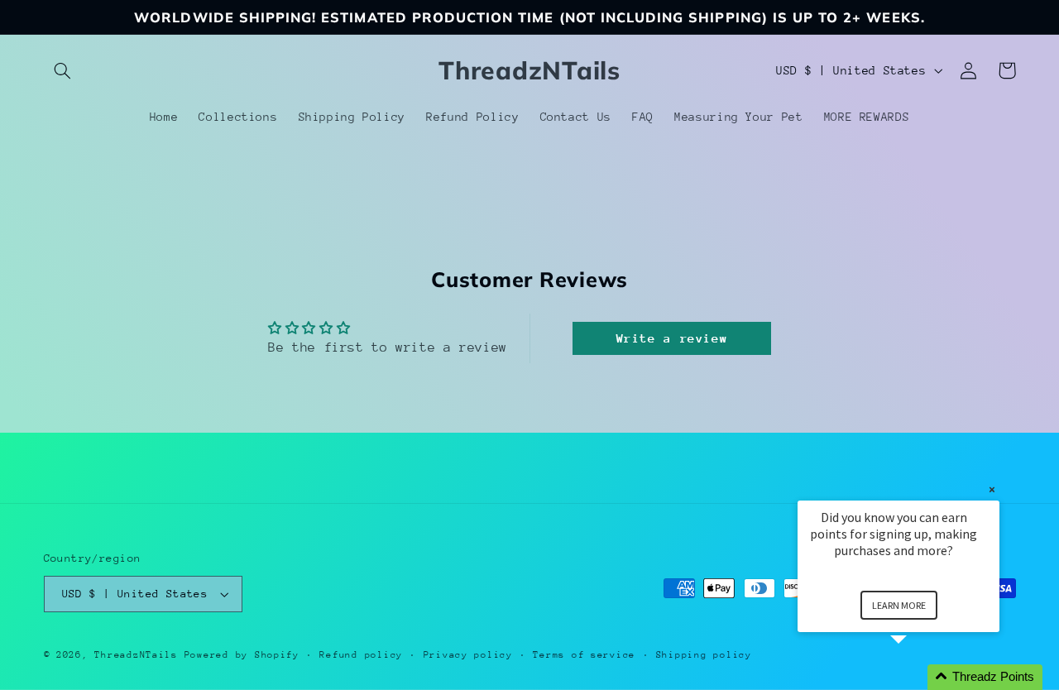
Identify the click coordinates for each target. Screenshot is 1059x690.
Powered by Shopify (241, 654)
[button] (63, 70)
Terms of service (584, 654)
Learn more (899, 605)
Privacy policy (468, 654)
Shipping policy (704, 654)
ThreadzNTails (136, 654)
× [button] (992, 489)
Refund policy (361, 654)
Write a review (672, 338)
